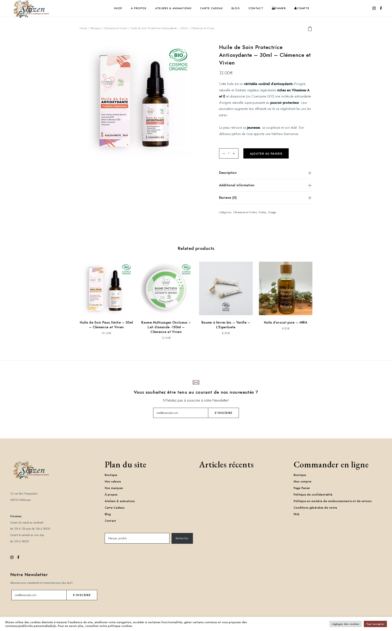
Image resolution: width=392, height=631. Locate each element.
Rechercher (182, 538)
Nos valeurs (113, 481)
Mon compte (303, 481)
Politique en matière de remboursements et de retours (333, 501)
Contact (110, 521)
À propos (111, 495)
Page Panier (302, 488)
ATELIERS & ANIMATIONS (173, 8)
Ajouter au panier (266, 154)
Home (83, 28)
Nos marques (114, 488)
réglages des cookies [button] (345, 624)
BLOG (236, 8)
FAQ (297, 514)
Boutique (111, 475)
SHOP (118, 8)
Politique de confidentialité (313, 495)
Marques (95, 28)
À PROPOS (138, 8)
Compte (303, 8)
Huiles (262, 212)
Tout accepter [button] (375, 624)
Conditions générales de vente (315, 508)
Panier (280, 8)
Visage (272, 212)
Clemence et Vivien (115, 28)
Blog (108, 514)
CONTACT (255, 8)
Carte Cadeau (211, 8)
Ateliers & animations (120, 501)
